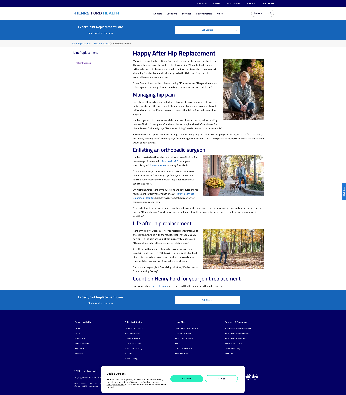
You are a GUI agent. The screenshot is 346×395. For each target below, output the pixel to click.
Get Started (207, 30)
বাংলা (96, 383)
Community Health (183, 333)
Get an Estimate (233, 3)
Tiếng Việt (77, 386)
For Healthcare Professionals (238, 328)
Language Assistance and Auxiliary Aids (92, 377)
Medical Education (233, 343)
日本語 (84, 386)
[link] (107, 13)
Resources (129, 353)
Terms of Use (136, 382)
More (220, 13)
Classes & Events (132, 338)
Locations (172, 13)
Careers (216, 3)
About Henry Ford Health (186, 328)
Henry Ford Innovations (236, 338)
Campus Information (134, 328)
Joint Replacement (81, 43)
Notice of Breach (182, 353)
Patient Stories (102, 43)
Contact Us (202, 3)
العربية (90, 383)
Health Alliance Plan (184, 338)
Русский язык (93, 386)
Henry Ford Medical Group (237, 333)
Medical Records (81, 343)
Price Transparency (133, 348)
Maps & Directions (133, 343)
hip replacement (160, 285)
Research (229, 353)
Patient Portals (204, 13)
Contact (78, 333)
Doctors (157, 13)
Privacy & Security (183, 348)
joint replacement (157, 165)
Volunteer (78, 353)
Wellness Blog (131, 358)
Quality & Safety (232, 348)
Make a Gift (251, 3)
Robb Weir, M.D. (170, 161)
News (177, 343)
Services (186, 13)
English (76, 383)
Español (83, 383)
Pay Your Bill (268, 3)
